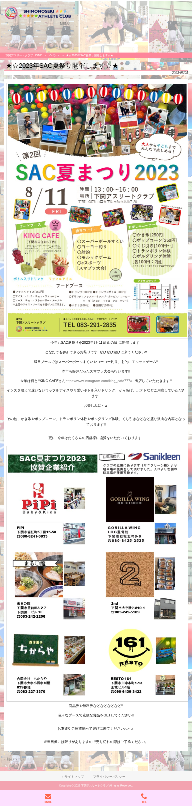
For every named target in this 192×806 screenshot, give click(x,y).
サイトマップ (74, 776)
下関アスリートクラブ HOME (24, 55)
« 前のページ (14, 759)
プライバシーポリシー (109, 776)
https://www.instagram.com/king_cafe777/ (98, 381)
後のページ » (178, 759)
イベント (54, 55)
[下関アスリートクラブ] (38, 19)
